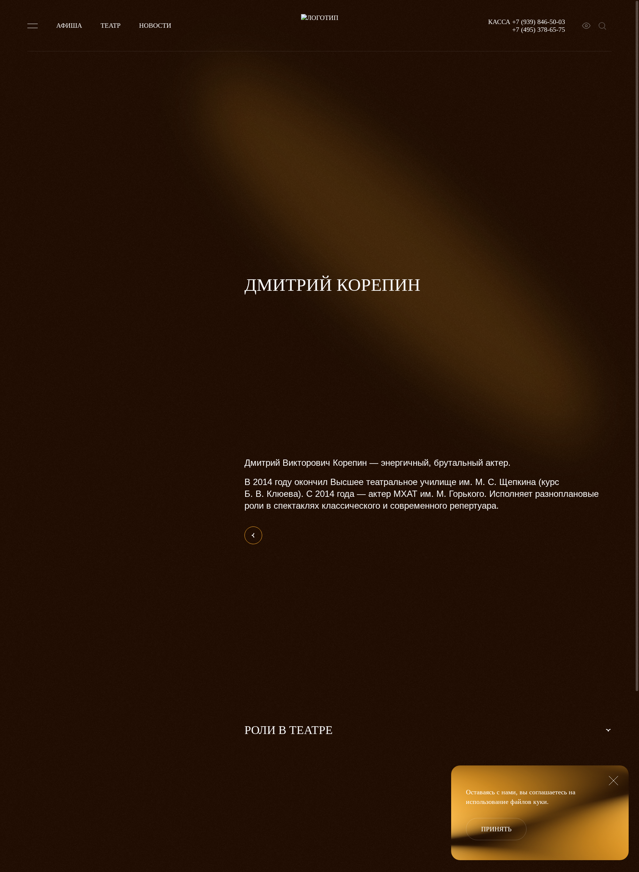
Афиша (69, 25)
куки (540, 801)
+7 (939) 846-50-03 (538, 22)
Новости (155, 25)
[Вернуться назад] (253, 535)
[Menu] (32, 26)
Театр (111, 25)
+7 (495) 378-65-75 (538, 29)
